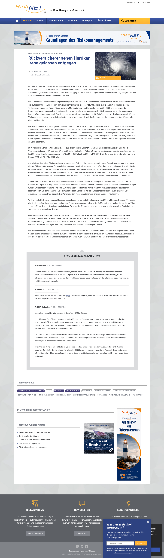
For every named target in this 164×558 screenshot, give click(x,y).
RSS (148, 2)
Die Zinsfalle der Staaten (28, 436)
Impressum (84, 551)
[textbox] (135, 21)
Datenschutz (73, 551)
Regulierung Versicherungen (124, 391)
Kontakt (141, 2)
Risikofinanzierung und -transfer (31, 391)
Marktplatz (87, 20)
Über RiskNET (105, 20)
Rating (49, 391)
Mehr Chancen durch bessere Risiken (33, 432)
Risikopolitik (87, 391)
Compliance (101, 395)
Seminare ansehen (34, 533)
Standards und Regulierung (119, 395)
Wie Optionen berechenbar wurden (32, 447)
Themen (27, 20)
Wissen (40, 20)
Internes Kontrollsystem (84, 395)
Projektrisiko (138, 395)
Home (17, 21)
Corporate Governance (27, 395)
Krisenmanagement (63, 395)
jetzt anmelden (81, 533)
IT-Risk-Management (46, 395)
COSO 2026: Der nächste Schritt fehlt (33, 440)
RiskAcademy (56, 20)
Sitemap (92, 551)
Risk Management (72, 391)
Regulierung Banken (102, 391)
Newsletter (131, 2)
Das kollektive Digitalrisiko (29, 443)
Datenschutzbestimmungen (123, 553)
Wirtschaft (58, 391)
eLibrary (72, 20)
